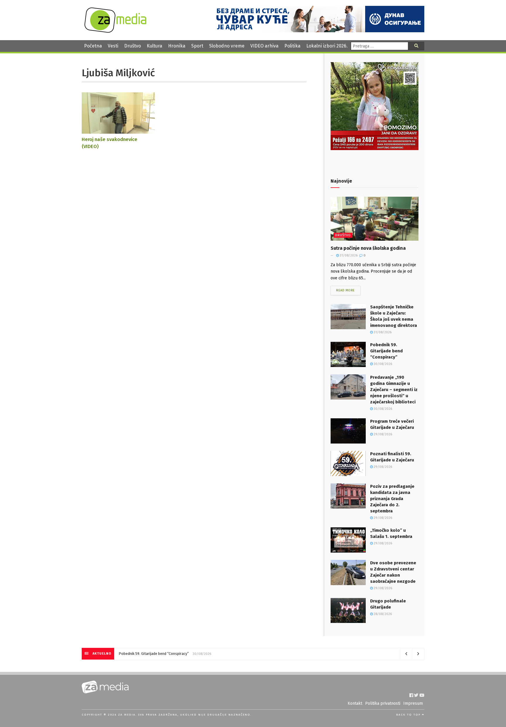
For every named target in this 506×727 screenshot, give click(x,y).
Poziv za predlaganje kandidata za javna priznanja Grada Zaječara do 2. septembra (392, 499)
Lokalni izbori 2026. (327, 46)
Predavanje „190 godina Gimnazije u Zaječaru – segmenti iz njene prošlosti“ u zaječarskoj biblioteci (394, 390)
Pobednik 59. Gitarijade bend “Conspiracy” (386, 351)
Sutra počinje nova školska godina (368, 248)
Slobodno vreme (227, 46)
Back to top (409, 714)
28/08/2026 (382, 614)
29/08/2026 (382, 434)
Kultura (154, 46)
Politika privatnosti (382, 703)
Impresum (413, 703)
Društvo (132, 46)
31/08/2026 (348, 255)
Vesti (113, 46)
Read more (345, 290)
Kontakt (355, 703)
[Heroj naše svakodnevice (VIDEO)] (118, 130)
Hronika (176, 46)
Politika (292, 46)
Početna (93, 46)
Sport (197, 46)
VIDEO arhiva (264, 46)
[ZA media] (115, 31)
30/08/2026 (382, 364)
